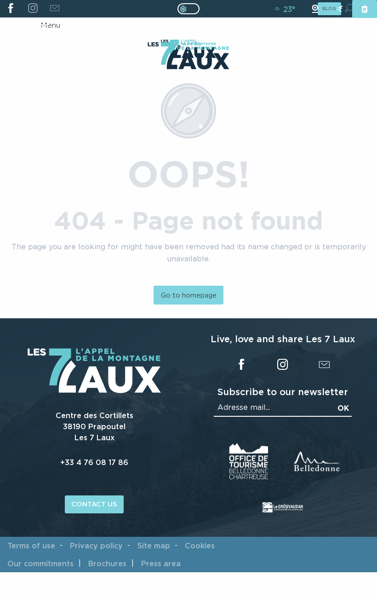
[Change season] (191, 8)
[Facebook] (11, 8)
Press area (161, 563)
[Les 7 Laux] (94, 390)
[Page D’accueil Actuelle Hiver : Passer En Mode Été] (188, 8)
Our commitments (40, 563)
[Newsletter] (54, 8)
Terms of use (31, 545)
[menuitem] (188, 56)
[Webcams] (315, 9)
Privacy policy (96, 545)
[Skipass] (364, 9)
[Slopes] (339, 9)
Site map (153, 545)
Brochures (107, 563)
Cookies (200, 545)
